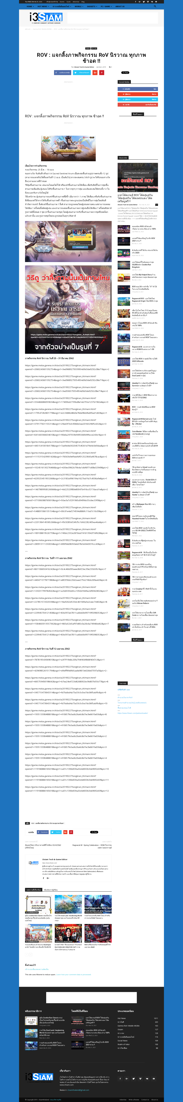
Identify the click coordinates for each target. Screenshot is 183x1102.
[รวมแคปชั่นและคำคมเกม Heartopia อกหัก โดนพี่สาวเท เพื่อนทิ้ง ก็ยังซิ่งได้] (38, 933)
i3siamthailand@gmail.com (78, 1090)
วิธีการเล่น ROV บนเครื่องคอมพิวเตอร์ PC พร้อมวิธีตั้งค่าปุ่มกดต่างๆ (144, 566)
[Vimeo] (148, 1)
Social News (122, 1040)
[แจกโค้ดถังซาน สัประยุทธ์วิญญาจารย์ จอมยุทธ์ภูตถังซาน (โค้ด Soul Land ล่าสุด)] (124, 373)
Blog (83, 2)
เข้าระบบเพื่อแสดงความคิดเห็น (37, 969)
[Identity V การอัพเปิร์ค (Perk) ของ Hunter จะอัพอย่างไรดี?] (124, 495)
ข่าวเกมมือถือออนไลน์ (61, 6)
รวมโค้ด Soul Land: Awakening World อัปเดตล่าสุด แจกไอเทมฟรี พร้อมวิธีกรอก (68, 918)
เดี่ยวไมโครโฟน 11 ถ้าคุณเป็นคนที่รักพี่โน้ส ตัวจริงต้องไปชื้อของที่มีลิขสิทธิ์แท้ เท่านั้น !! (145, 312)
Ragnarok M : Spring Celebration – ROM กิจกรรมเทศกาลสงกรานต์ (92, 846)
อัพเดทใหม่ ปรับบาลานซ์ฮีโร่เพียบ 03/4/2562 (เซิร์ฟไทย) (43, 846)
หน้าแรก (27, 29)
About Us (120, 6)
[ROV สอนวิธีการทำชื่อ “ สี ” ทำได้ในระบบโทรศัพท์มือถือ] (124, 289)
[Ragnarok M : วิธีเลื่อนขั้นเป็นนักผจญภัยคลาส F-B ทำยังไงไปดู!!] (124, 555)
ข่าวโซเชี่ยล (122, 1048)
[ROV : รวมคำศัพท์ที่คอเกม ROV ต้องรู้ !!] (124, 410)
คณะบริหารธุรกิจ (55, 1100)
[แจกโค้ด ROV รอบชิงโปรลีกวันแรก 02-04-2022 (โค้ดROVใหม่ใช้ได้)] (124, 531)
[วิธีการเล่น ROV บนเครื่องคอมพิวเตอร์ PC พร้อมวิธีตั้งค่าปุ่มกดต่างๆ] (124, 567)
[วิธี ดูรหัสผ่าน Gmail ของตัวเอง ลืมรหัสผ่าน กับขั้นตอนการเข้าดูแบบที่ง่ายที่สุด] (124, 470)
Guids (68, 2)
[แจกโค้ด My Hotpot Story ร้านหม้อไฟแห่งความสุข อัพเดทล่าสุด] (124, 277)
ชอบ (155, 89)
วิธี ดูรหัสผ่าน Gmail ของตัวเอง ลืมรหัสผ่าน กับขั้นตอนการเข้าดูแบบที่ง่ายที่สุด (144, 469)
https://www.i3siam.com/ (49, 863)
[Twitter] (144, 1)
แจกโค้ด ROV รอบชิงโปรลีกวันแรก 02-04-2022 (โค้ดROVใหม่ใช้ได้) (144, 530)
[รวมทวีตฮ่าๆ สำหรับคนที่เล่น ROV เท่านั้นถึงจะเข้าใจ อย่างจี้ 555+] (124, 627)
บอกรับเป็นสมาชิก (150, 105)
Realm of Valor (124, 1044)
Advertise (76, 2)
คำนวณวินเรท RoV (125, 697)
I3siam (88, 48)
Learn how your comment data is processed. (73, 975)
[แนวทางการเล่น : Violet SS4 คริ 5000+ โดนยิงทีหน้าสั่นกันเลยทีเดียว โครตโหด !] (124, 483)
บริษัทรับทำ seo (124, 690)
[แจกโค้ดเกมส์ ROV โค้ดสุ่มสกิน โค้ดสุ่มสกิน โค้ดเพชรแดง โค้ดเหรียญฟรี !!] (138, 177)
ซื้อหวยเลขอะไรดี (124, 708)
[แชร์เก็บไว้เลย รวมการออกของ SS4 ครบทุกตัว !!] (124, 458)
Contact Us (145, 1100)
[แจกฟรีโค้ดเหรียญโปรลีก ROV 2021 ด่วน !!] (124, 241)
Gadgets (91, 6)
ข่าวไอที (121, 1022)
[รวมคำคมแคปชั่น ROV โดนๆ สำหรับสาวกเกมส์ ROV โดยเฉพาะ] (98, 904)
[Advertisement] (112, 18)
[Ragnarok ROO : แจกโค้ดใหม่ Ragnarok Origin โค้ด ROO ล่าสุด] (124, 301)
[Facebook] (135, 1)
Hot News (42, 6)
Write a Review (134, 1100)
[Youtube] (156, 1)
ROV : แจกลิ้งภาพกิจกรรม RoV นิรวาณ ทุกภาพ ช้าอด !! (47, 823)
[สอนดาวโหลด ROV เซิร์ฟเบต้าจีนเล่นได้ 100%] (124, 326)
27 (156, 205)
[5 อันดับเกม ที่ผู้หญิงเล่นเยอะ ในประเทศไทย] (124, 543)
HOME (29, 6)
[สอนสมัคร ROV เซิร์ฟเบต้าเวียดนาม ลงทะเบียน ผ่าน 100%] (124, 229)
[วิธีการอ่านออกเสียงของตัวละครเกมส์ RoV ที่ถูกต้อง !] (124, 580)
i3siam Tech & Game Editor (84, 67)
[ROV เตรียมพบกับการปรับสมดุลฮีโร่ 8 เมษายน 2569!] (98, 933)
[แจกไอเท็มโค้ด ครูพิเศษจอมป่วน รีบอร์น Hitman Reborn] (124, 604)
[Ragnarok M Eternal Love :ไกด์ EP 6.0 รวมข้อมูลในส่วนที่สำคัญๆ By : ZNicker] (124, 422)
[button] (155, 6)
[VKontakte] (152, 1)
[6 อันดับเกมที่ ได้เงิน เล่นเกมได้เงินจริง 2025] (124, 253)
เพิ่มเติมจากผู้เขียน (51, 890)
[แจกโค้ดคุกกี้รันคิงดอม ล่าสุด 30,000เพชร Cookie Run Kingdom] (124, 265)
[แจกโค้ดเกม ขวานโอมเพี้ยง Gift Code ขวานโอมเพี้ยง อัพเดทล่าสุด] (124, 615)
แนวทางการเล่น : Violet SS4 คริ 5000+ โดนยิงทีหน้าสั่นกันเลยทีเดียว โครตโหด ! (144, 482)
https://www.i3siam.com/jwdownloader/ (133, 713)
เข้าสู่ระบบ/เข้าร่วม (52, 2)
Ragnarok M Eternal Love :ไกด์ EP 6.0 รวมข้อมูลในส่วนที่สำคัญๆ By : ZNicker (144, 421)
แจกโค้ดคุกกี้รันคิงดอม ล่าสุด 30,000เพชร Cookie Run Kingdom (143, 264)
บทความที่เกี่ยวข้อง (34, 890)
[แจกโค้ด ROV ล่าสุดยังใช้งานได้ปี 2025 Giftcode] (124, 361)
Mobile (78, 6)
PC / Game (105, 6)
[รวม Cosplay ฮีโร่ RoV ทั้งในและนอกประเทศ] (124, 592)
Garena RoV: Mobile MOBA (42, 29)
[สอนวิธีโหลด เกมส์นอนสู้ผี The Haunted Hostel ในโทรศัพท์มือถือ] (124, 519)
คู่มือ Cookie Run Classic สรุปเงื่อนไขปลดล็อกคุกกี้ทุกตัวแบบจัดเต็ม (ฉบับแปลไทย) (38, 918)
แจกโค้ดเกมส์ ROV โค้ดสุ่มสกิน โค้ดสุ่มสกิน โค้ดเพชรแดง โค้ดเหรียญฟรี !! (135, 198)
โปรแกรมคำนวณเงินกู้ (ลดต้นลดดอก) (132, 703)
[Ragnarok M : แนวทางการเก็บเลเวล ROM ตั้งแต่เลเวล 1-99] (124, 350)
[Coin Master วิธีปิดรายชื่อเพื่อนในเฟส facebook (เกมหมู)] (124, 434)
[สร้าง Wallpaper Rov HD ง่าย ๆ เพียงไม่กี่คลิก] (124, 507)
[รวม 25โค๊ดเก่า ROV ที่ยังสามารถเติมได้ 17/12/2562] (124, 398)
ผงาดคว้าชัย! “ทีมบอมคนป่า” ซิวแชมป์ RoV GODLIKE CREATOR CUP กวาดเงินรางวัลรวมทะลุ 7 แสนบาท (68, 947)
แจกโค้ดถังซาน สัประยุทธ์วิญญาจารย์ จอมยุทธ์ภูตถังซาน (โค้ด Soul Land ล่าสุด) (144, 373)
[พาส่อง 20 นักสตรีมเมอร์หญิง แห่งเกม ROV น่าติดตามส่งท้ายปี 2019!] (124, 446)
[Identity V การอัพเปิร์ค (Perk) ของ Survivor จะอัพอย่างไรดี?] (124, 386)
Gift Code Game (60, 912)
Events (62, 2)
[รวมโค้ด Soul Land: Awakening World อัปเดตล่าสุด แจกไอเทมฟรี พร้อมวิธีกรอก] (68, 904)
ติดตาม (154, 94)
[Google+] (140, 1)
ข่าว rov (94, 48)
